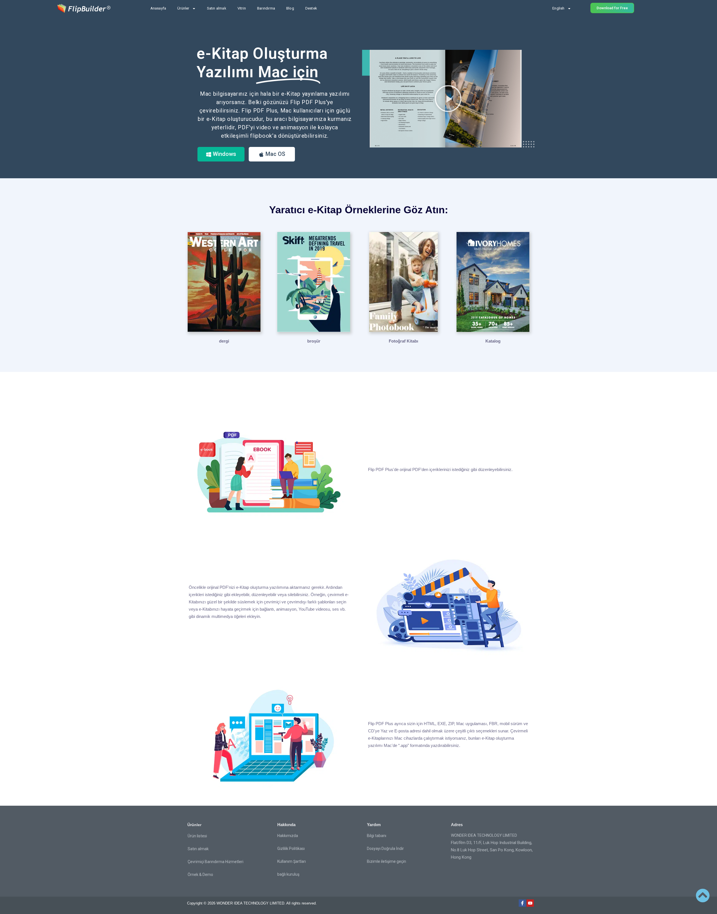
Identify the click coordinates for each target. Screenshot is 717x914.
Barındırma (266, 8)
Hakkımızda (287, 835)
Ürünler (183, 8)
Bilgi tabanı (376, 835)
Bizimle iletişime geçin (386, 861)
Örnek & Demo (200, 874)
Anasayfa (158, 8)
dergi (224, 341)
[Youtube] (530, 903)
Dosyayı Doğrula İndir (385, 848)
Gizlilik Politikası (291, 848)
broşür (313, 341)
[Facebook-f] (522, 903)
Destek (311, 8)
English (558, 8)
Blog (290, 8)
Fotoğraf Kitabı (403, 341)
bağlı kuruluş (288, 874)
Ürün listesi (197, 836)
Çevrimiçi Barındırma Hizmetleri (215, 861)
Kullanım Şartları (291, 861)
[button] (448, 99)
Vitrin (242, 8)
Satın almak (216, 8)
